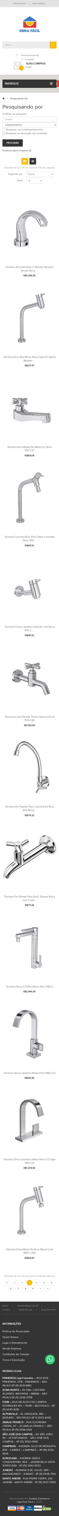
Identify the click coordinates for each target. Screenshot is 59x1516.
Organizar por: (15, 174)
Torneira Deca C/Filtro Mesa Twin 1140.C (29, 986)
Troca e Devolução (13, 1360)
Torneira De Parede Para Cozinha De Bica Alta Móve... (29, 808)
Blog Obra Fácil (48, 1309)
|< (7, 1283)
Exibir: (20, 180)
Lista (33, 161)
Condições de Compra (15, 1354)
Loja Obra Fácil (25, 1502)
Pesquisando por (19, 98)
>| (48, 1288)
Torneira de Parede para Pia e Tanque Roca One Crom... (29, 898)
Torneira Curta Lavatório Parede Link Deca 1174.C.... (29, 628)
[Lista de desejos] (43, 275)
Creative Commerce (39, 1498)
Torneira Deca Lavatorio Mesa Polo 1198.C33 (29, 1073)
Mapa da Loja (25, 1309)
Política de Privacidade (16, 1331)
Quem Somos (10, 1337)
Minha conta (19, 3)
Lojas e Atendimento (14, 1342)
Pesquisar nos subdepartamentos (24, 129)
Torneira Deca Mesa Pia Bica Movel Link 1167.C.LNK (29, 1251)
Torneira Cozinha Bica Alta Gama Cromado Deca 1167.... (29, 538)
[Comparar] (48, 275)
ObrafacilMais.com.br (27, 1306)
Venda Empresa (11, 1348)
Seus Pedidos (38, 3)
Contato (6, 1309)
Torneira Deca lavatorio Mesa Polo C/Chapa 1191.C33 (29, 1161)
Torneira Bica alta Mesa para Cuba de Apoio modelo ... (29, 359)
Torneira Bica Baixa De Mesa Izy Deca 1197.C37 (29, 449)
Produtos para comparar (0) (16, 150)
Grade (24, 161)
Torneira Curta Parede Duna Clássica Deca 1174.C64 (30, 718)
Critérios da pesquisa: (14, 114)
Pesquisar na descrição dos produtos (27, 133)
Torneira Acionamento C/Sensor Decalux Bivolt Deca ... (29, 269)
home (5, 1306)
